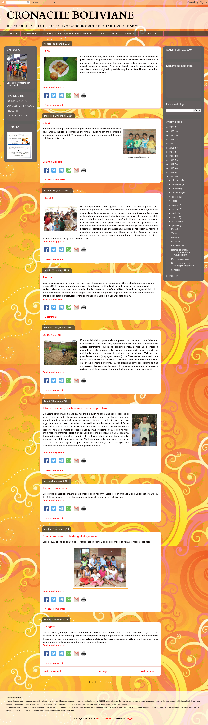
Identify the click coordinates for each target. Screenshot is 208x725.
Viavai (47, 123)
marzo (175, 217)
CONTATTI (129, 33)
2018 (172, 160)
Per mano (49, 277)
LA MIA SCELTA (32, 33)
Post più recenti (52, 671)
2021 (172, 148)
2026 (172, 127)
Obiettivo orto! (52, 334)
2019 (172, 156)
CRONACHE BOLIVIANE (70, 15)
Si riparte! (49, 627)
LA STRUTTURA (108, 33)
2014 (172, 176)
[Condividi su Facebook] (46, 97)
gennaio (176, 225)
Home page (100, 671)
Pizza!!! (47, 51)
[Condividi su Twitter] (53, 97)
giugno (175, 205)
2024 (172, 135)
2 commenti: (51, 316)
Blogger (129, 718)
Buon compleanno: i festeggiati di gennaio (70, 536)
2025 (172, 131)
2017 (172, 164)
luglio (175, 201)
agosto (175, 197)
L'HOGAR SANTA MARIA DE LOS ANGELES (70, 33)
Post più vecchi (148, 671)
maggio (176, 209)
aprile (175, 213)
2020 (172, 152)
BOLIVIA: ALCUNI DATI (18, 101)
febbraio (176, 221)
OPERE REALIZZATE (17, 115)
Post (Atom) (105, 682)
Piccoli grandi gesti (55, 488)
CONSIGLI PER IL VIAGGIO (20, 106)
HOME (13, 33)
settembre (177, 192)
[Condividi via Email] (76, 97)
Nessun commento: (55, 105)
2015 (172, 172)
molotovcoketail (103, 718)
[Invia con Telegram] (61, 97)
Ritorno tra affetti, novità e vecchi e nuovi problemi (75, 408)
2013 (172, 276)
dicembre (176, 180)
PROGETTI (12, 111)
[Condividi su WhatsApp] (68, 97)
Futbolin (48, 197)
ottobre (175, 188)
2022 (172, 143)
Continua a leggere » (53, 87)
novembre (177, 184)
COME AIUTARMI (151, 33)
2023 (172, 139)
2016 (172, 168)
